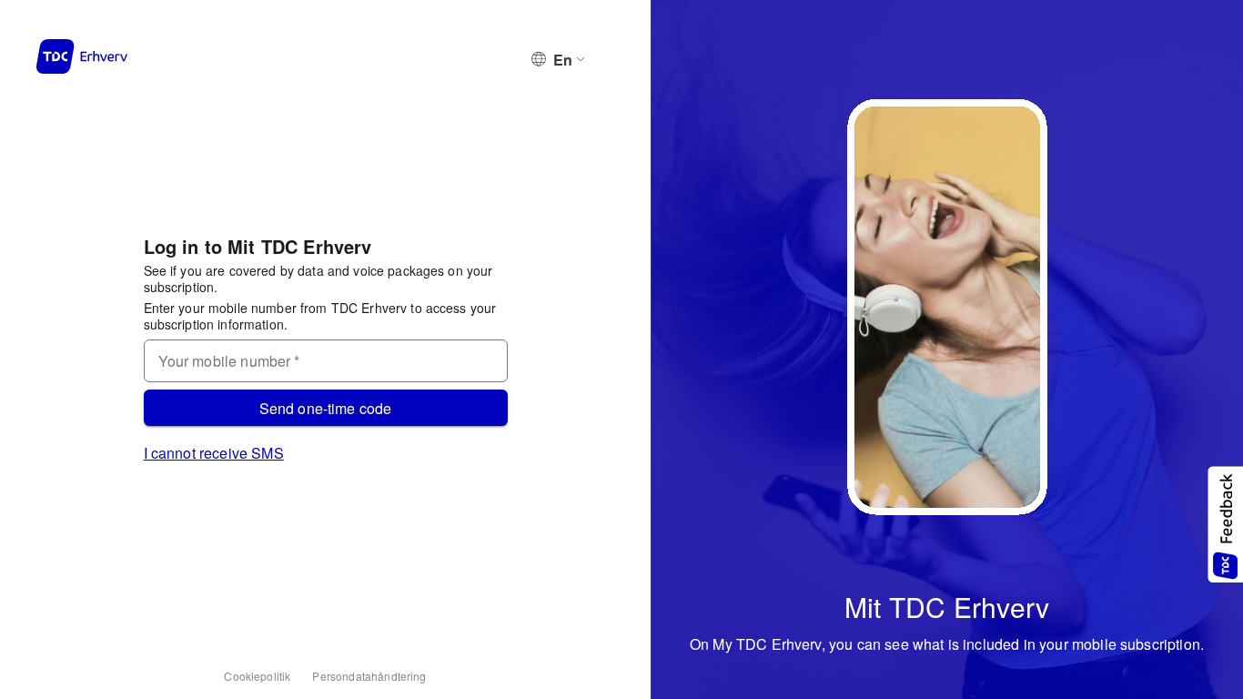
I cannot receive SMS (214, 452)
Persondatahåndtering (369, 676)
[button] (1225, 524)
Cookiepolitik (257, 676)
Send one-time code (325, 408)
